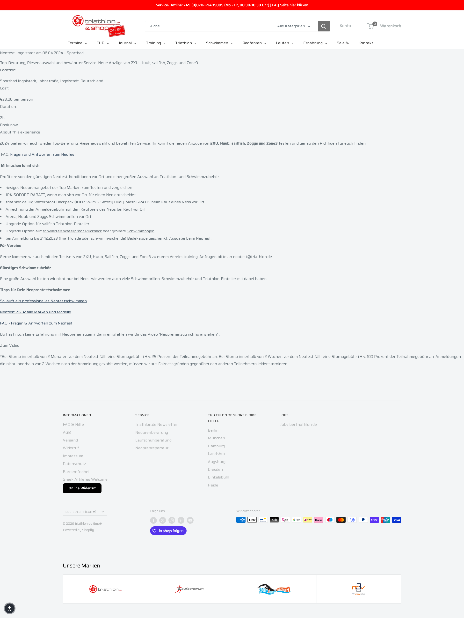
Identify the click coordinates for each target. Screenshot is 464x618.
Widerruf (71, 448)
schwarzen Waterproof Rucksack (72, 231)
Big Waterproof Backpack (50, 202)
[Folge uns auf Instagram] (171, 520)
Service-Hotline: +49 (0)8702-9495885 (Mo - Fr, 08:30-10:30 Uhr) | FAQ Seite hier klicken (232, 5)
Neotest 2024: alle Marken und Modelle (35, 312)
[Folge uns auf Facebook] (153, 520)
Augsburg (216, 462)
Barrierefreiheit (77, 472)
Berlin (213, 430)
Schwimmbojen (140, 231)
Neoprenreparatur (151, 448)
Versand (70, 440)
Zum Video (9, 345)
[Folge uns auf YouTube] (190, 520)
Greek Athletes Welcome (85, 479)
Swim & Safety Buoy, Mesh (111, 202)
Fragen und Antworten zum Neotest (43, 154)
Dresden (215, 469)
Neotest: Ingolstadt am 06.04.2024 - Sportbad (42, 53)
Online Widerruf (82, 488)
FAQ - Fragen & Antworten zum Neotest (36, 323)
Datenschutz (74, 464)
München (216, 438)
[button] (9, 608)
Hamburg (216, 446)
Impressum (73, 456)
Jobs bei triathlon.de (298, 424)
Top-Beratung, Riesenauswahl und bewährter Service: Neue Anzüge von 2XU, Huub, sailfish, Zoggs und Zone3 (99, 63)
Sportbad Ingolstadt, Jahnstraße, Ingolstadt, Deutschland (51, 81)
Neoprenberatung (151, 432)
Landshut (216, 454)
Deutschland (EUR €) (80, 511)
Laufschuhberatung (153, 440)
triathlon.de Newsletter (156, 424)
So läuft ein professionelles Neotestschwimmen (43, 301)
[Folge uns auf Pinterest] (181, 520)
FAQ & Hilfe (73, 424)
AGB (67, 432)
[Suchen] (324, 26)
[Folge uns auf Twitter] (162, 520)
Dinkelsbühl (218, 477)
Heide (213, 485)
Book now (9, 125)
